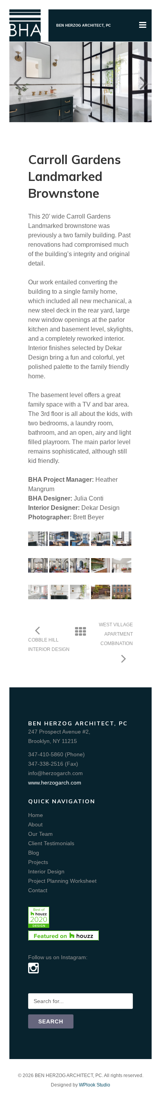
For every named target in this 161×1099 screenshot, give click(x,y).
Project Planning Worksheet (62, 881)
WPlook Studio (94, 1085)
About (35, 824)
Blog (33, 853)
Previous (17, 82)
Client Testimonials (51, 843)
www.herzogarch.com (54, 782)
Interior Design (46, 871)
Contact (37, 890)
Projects (38, 862)
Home (35, 815)
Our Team (40, 834)
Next (144, 82)
